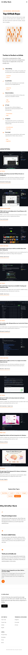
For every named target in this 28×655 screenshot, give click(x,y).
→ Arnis (6, 139)
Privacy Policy (4, 634)
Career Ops (3, 622)
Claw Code (3, 619)
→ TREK (6, 100)
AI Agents (24, 493)
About (4, 606)
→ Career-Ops (8, 87)
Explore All (17, 496)
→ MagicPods (8, 141)
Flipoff (2, 627)
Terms (2, 639)
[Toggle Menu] (27, 2)
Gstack (2, 625)
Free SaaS (10, 496)
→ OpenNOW (8, 75)
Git (6, 2)
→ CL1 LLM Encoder (9, 127)
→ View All (7, 77)
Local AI (11, 493)
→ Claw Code (8, 129)
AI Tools (17, 493)
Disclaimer (3, 637)
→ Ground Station (8, 113)
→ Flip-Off (7, 101)
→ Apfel (6, 115)
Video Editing (4, 493)
